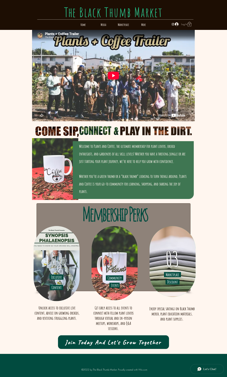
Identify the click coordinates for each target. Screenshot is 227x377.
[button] (189, 24)
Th (113, 12)
